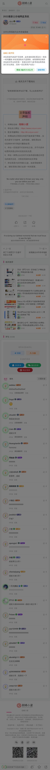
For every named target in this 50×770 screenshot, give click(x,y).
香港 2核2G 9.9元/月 (24, 69)
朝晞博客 (41, 69)
